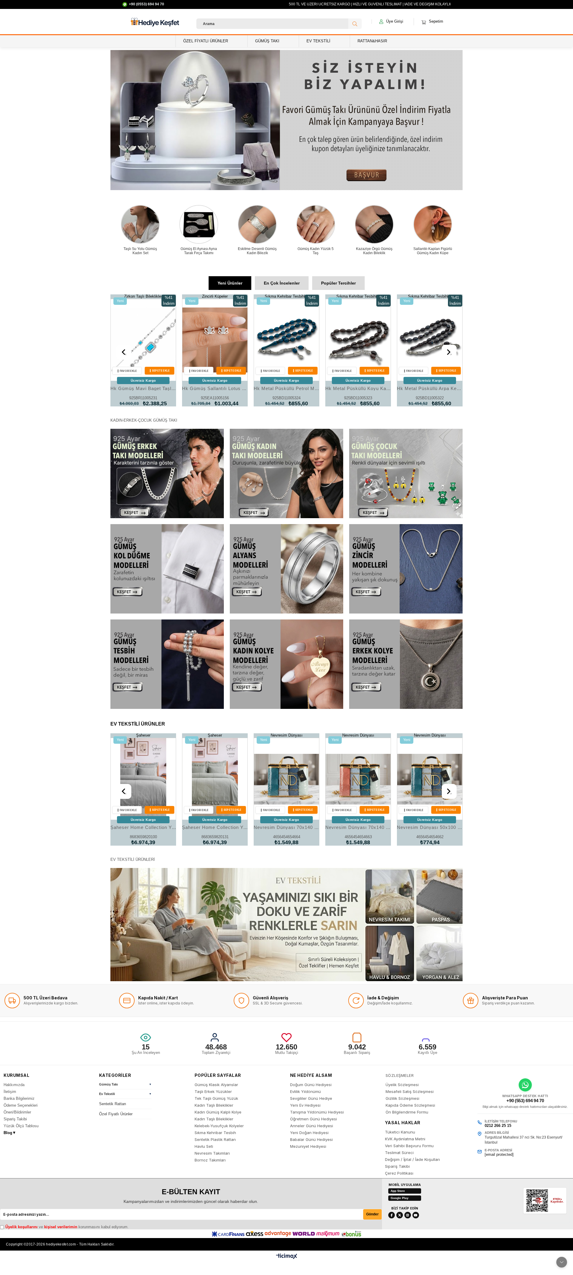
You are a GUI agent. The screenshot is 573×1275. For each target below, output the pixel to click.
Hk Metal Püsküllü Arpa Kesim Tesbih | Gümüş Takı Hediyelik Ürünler (358, 388)
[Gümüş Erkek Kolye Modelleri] (406, 664)
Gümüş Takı (108, 1084)
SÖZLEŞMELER (400, 1075)
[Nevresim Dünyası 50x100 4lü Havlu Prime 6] (430, 779)
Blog (10, 1133)
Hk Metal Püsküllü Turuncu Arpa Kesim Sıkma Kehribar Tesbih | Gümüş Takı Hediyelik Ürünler (430, 388)
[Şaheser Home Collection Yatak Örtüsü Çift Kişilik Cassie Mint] (143, 779)
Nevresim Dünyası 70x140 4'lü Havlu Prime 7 (215, 827)
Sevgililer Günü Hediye (311, 1098)
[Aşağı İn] (561, 1262)
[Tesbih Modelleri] (167, 664)
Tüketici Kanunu (400, 1132)
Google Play (400, 1198)
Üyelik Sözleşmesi (402, 1085)
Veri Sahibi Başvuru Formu (409, 1146)
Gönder (372, 1214)
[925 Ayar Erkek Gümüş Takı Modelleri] (167, 473)
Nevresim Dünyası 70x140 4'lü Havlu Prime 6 (286, 827)
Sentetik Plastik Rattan (215, 1140)
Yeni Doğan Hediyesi (309, 1133)
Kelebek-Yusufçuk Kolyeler (219, 1126)
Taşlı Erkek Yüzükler (213, 1092)
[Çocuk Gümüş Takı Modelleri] (406, 473)
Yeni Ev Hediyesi (305, 1105)
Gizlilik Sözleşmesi (402, 1098)
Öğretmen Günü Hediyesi (313, 1119)
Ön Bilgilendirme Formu (407, 1112)
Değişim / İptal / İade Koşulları (412, 1159)
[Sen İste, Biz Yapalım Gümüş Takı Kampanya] (286, 120)
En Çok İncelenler (282, 283)
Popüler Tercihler (338, 283)
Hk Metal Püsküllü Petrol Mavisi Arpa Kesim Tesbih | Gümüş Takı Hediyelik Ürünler (215, 388)
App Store (398, 1190)
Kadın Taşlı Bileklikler (214, 1105)
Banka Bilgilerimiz (19, 1098)
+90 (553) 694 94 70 (525, 1100)
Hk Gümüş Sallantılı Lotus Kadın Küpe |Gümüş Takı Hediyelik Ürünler (143, 388)
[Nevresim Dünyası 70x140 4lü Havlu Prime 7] (215, 779)
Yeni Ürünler (230, 283)
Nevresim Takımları (212, 1153)
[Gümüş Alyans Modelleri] (286, 569)
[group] (125, 1085)
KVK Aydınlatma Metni (405, 1139)
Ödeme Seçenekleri (21, 1105)
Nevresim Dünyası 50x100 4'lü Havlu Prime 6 (430, 827)
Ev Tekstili (107, 1094)
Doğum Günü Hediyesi (311, 1085)
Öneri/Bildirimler (17, 1112)
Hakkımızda (14, 1085)
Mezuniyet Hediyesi (308, 1146)
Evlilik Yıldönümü (305, 1092)
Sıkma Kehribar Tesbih (215, 1133)
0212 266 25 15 (498, 1125)
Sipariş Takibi (15, 1119)
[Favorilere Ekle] (127, 370)
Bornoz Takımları (210, 1160)
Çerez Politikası (399, 1173)
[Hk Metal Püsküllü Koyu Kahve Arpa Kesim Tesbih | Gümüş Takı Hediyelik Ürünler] (286, 340)
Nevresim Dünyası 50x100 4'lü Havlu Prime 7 (358, 827)
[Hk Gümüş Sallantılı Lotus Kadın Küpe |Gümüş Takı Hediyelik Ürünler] (143, 340)
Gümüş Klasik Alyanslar (216, 1085)
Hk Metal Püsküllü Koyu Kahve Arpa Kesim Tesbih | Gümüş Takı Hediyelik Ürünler (286, 388)
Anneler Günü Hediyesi (311, 1126)
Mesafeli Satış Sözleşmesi (410, 1092)
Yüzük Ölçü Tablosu (21, 1126)
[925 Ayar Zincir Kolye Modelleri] (406, 569)
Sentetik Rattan (112, 1104)
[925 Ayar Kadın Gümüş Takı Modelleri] (286, 473)
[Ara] (355, 23)
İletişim (10, 1092)
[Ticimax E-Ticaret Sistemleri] (286, 1258)
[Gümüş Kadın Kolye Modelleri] (286, 664)
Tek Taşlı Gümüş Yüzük (216, 1098)
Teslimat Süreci (399, 1153)
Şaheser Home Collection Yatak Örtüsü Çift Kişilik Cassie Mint (143, 827)
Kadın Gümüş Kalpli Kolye (218, 1112)
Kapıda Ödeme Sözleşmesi (410, 1105)
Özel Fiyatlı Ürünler (116, 1114)
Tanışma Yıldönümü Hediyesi (317, 1112)
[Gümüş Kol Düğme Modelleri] (167, 569)
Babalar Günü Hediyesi (311, 1140)
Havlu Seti (204, 1146)
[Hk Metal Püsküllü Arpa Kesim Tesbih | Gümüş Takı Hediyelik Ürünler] (358, 340)
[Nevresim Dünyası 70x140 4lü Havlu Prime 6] (286, 779)
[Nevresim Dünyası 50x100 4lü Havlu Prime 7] (358, 779)
